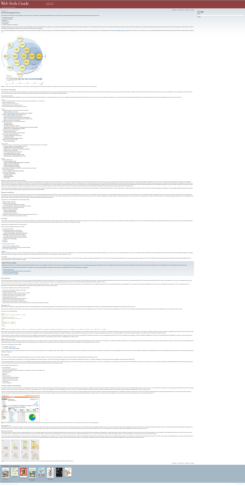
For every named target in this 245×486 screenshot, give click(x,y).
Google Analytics (95, 422)
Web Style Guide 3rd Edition (8, 7)
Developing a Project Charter (122, 30)
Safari (16, 113)
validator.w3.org (12, 346)
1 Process (4, 11)
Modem (5, 120)
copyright (3, 481)
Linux (17, 111)
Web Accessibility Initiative (92, 265)
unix (14, 111)
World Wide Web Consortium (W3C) (72, 265)
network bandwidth (11, 114)
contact (10, 481)
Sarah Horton (50, 4)
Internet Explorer (10, 113)
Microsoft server (24, 127)
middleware (18, 154)
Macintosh (10, 111)
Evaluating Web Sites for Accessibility (10, 273)
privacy (7, 481)
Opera (18, 113)
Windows (6, 111)
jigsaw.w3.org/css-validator (14, 348)
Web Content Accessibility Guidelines (10, 272)
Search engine (7, 153)
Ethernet (5, 117)
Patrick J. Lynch (50, 3)
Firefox (5, 113)
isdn (5, 118)
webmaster (18, 106)
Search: (198, 13)
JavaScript (6, 122)
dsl (8, 118)
